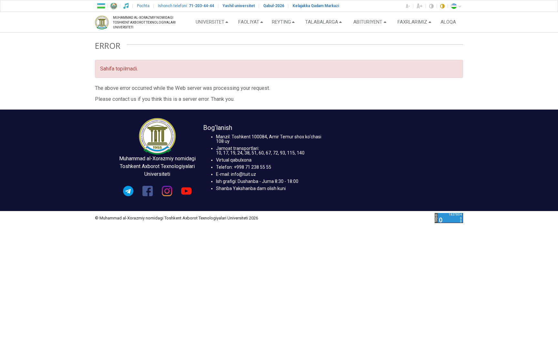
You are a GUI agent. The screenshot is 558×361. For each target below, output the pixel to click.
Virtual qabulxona (234, 160)
